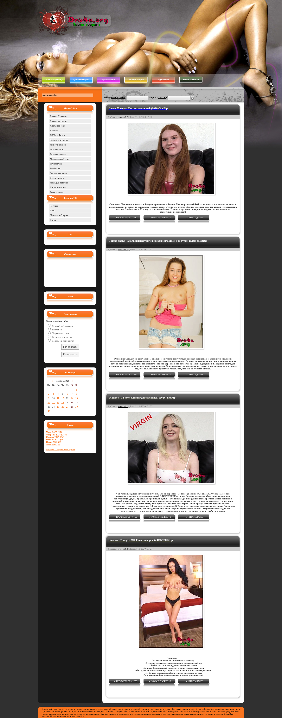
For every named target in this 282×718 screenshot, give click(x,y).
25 (58, 407)
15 (76, 398)
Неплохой (56, 329)
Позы (52, 210)
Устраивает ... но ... (61, 333)
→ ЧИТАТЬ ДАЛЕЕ (194, 217)
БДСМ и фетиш (57, 135)
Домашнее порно (81, 79)
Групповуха (163, 79)
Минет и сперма (136, 79)
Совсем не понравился (62, 340)
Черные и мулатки (59, 140)
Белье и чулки (57, 192)
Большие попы (57, 149)
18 (58, 402)
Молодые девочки (59, 182)
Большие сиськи (58, 154)
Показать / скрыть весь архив (60, 449)
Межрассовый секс (59, 159)
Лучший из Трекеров (62, 326)
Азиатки (54, 130)
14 (72, 398)
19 (63, 402)
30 (49, 411)
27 (67, 407)
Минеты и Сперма (59, 215)
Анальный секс (57, 125)
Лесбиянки (55, 168)
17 (53, 402)
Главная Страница (54, 79)
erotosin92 (123, 117)
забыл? (162, 97)
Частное (54, 206)
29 (76, 407)
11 (58, 398)
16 (49, 402)
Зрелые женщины (58, 173)
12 (63, 398)
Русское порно (108, 79)
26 (63, 407)
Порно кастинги (191, 79)
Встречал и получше (61, 337)
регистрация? (118, 97)
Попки (53, 220)
